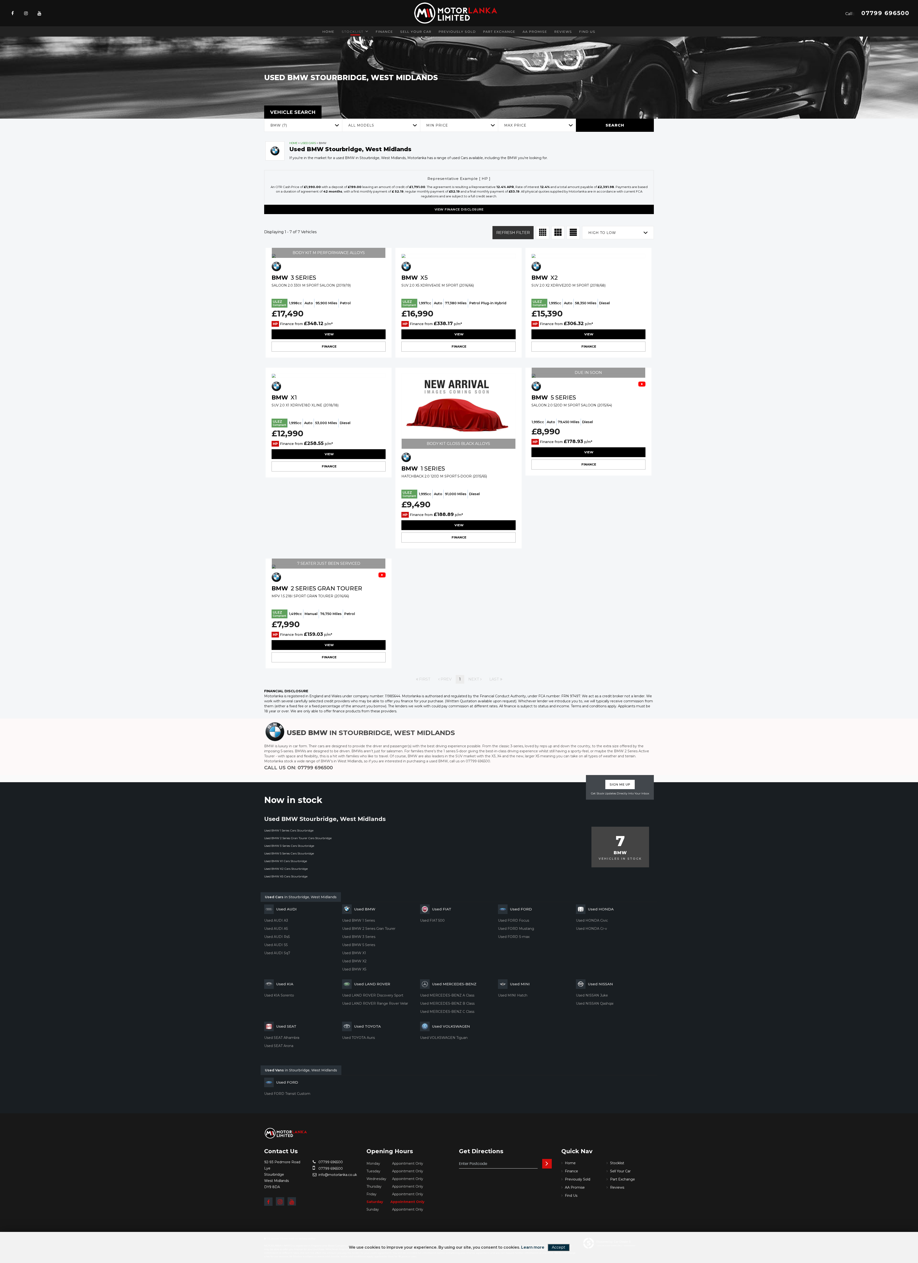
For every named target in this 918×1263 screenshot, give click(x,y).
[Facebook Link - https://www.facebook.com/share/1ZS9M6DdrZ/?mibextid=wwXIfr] (268, 1201)
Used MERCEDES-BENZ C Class (447, 1011)
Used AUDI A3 (276, 920)
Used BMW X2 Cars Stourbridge (286, 868)
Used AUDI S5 (276, 945)
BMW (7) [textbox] (278, 125)
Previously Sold (457, 31)
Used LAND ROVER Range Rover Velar (375, 1003)
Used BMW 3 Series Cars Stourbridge (289, 846)
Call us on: (298, 767)
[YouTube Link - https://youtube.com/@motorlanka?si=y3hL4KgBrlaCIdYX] (39, 13)
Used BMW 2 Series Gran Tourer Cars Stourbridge (298, 838)
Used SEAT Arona (278, 1046)
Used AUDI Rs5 (277, 937)
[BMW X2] (588, 256)
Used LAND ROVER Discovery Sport (372, 995)
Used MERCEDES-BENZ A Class (447, 995)
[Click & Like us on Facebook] (12, 13)
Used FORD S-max (514, 937)
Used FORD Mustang (516, 928)
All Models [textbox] (361, 125)
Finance (384, 31)
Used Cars (308, 143)
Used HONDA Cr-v (591, 928)
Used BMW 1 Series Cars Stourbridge (288, 830)
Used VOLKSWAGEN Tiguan (444, 1038)
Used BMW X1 (354, 953)
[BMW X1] (328, 376)
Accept (558, 1247)
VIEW (329, 334)
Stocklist (352, 31)
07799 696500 (330, 1162)
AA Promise (535, 31)
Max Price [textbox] (515, 125)
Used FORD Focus (513, 920)
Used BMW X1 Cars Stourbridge (285, 861)
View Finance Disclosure (459, 209)
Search (615, 125)
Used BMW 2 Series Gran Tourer (368, 928)
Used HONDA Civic (592, 920)
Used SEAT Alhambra (281, 1038)
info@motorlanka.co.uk (337, 1175)
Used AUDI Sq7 (277, 953)
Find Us (587, 31)
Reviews (563, 31)
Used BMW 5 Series (358, 945)
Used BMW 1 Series (358, 920)
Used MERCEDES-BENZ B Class (447, 1003)
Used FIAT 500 (432, 920)
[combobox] (303, 125)
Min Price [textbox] (437, 125)
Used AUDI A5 (276, 928)
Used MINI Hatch (512, 995)
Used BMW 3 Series (358, 937)
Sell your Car (416, 31)
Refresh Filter (513, 232)
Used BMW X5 (354, 969)
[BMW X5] (458, 256)
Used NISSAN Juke (592, 995)
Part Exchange (499, 31)
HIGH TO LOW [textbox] (602, 233)
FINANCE (329, 346)
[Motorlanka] (285, 1133)
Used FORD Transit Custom (287, 1093)
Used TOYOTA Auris (358, 1038)
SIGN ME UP (620, 784)
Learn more (532, 1247)
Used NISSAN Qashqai (594, 1003)
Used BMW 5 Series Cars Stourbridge (289, 853)
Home (328, 31)
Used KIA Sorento (279, 995)
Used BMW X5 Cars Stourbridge (285, 876)
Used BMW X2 (354, 961)
